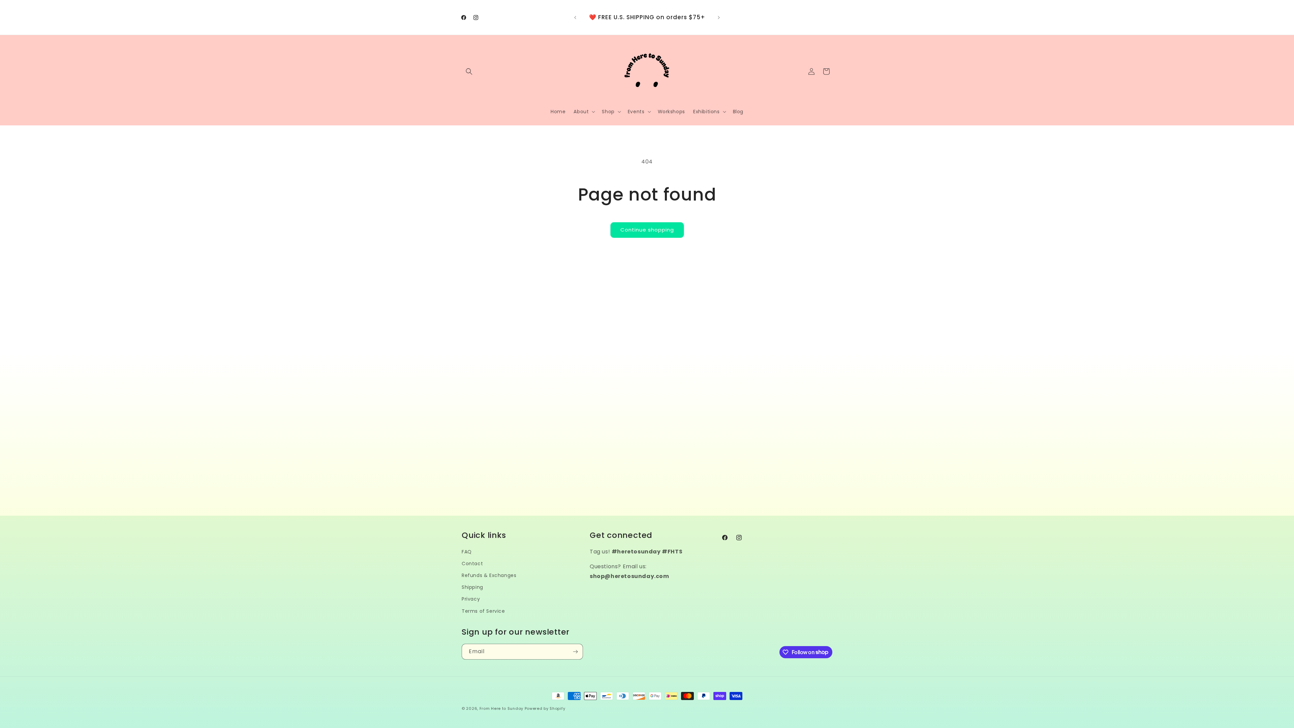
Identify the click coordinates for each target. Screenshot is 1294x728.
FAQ (467, 551)
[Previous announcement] (575, 17)
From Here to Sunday (501, 708)
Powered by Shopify (545, 708)
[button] (469, 71)
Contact (472, 563)
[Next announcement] (718, 17)
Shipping (472, 587)
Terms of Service (483, 611)
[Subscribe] (575, 652)
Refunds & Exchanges (489, 575)
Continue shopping (647, 229)
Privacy (471, 599)
